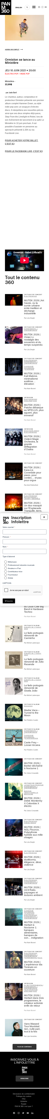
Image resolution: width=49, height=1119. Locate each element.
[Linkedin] (32, 1113)
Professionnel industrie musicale (21, 565)
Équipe (23, 1104)
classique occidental (29, 367)
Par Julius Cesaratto (31, 773)
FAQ (23, 1099)
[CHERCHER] (27, 7)
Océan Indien (30, 823)
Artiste (10, 578)
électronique (30, 296)
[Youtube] (46, 8)
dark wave (34, 431)
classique (29, 369)
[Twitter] (23, 1113)
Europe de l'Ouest (32, 627)
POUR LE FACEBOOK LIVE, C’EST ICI (24, 151)
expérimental (31, 958)
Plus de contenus (24, 1047)
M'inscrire (24, 1078)
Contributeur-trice (15, 571)
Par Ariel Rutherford (31, 485)
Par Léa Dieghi (29, 318)
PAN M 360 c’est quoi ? (24, 1106)
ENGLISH (18, 7)
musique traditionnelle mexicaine (31, 792)
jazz (35, 401)
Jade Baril (13, 93)
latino (27, 785)
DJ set (27, 985)
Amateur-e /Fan (14, 568)
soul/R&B (28, 401)
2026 (31, 706)
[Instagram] (42, 8)
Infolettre (23, 1101)
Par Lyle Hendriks (30, 1036)
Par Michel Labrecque (32, 643)
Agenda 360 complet (12, 49)
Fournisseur (13, 575)
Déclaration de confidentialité (24, 1094)
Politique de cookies (23, 1096)
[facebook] (39, 8)
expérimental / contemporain (31, 329)
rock (26, 431)
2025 (26, 629)
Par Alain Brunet (30, 388)
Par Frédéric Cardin (31, 720)
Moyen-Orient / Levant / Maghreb (32, 498)
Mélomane (12, 562)
